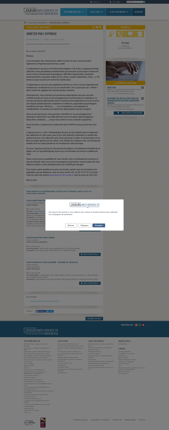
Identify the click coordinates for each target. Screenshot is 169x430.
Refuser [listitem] (71, 225)
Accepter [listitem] (99, 225)
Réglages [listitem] (85, 225)
